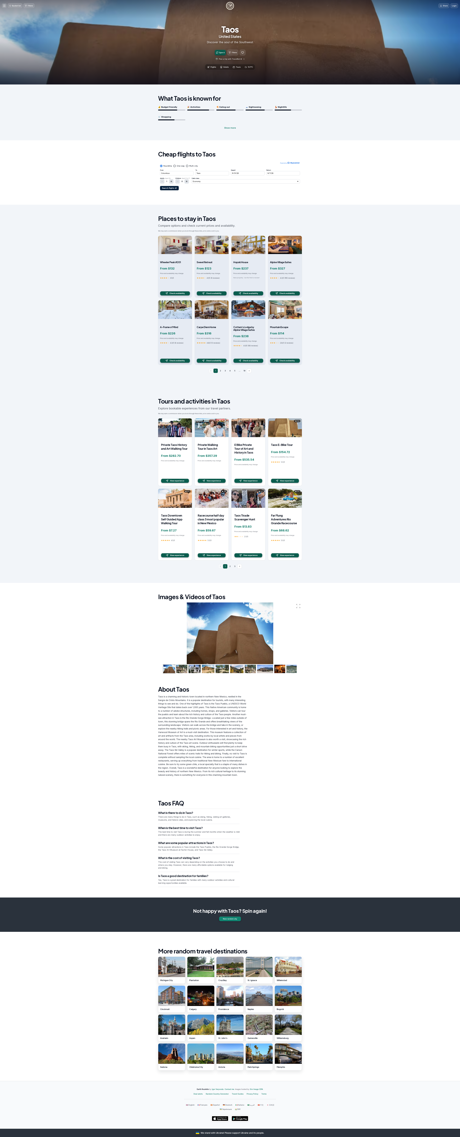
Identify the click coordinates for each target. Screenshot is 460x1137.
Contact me (229, 1089)
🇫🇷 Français (202, 1105)
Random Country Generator (217, 1094)
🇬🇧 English (190, 1105)
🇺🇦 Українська (226, 1109)
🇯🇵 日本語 (270, 1105)
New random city (230, 919)
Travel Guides (238, 1094)
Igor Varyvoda (218, 1089)
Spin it (222, 52)
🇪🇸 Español (215, 1105)
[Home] (230, 5)
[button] (298, 606)
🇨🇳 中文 (261, 1105)
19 (244, 371)
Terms (264, 1094)
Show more (230, 128)
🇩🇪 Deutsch (227, 1105)
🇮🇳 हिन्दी (237, 1109)
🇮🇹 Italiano (239, 1105)
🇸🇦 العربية (251, 1105)
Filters (234, 52)
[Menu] (4, 5)
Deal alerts (198, 1094)
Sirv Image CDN (256, 1089)
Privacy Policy (252, 1094)
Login (454, 6)
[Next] (249, 371)
